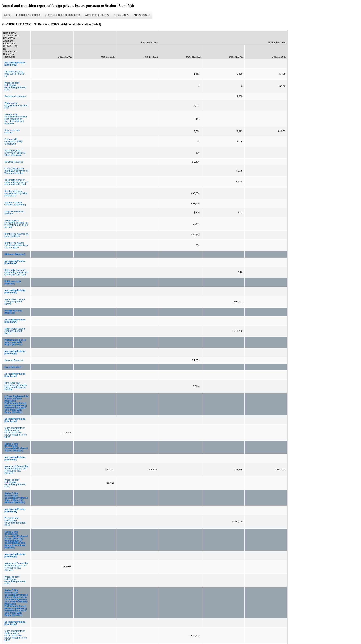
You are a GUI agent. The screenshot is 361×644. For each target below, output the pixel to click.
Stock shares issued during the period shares (14, 301)
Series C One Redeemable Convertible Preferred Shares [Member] (16, 447)
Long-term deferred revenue (14, 212)
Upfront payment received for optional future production (14, 152)
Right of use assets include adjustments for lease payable (16, 245)
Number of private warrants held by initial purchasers (15, 193)
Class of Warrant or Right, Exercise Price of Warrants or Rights (16, 170)
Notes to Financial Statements (62, 14)
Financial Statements (28, 14)
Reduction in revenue (15, 96)
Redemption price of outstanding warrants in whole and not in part (16, 182)
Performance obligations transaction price (15, 105)
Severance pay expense (12, 131)
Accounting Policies (97, 14)
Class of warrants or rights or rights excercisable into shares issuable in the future (15, 432)
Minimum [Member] (14, 254)
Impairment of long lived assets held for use (14, 73)
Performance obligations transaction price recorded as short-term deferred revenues (15, 119)
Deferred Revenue (13, 162)
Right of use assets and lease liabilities (16, 235)
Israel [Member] (12, 367)
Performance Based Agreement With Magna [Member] (15, 342)
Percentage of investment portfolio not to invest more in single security (16, 223)
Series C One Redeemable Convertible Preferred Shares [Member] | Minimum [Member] (16, 498)
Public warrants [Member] (12, 282)
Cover (7, 14)
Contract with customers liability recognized (13, 141)
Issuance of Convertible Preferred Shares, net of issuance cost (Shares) (16, 469)
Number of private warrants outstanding (15, 203)
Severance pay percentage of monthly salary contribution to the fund (15, 386)
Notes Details (142, 14)
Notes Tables (121, 14)
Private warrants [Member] (13, 312)
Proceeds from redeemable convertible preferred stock (15, 86)
